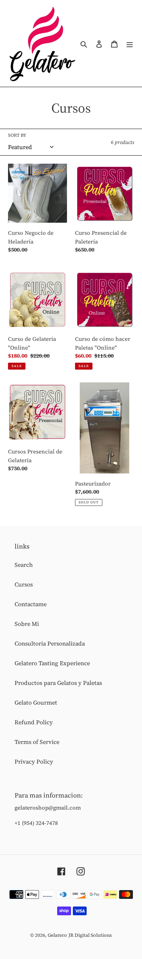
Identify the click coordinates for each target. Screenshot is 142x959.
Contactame (31, 604)
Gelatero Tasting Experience (52, 663)
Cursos (24, 584)
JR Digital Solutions (90, 935)
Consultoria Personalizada (50, 643)
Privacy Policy (34, 761)
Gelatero (57, 935)
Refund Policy (34, 722)
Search (24, 565)
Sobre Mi (27, 624)
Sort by (17, 135)
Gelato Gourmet (36, 702)
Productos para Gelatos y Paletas (58, 683)
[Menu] (129, 43)
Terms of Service (37, 742)
